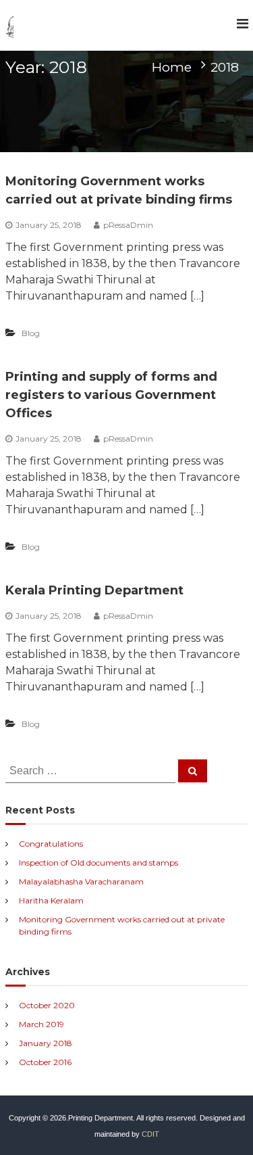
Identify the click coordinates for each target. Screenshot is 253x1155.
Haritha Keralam (51, 900)
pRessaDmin (128, 225)
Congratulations (51, 844)
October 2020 (47, 1005)
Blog (31, 333)
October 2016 (45, 1062)
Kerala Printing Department (94, 590)
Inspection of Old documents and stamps (98, 862)
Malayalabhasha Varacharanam (81, 881)
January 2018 (45, 1043)
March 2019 (41, 1024)
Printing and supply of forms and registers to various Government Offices (111, 395)
